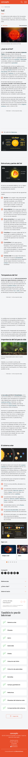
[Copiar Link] (17, 573)
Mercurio (15, 490)
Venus (21, 490)
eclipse (6, 262)
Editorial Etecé (19, 751)
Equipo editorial (14, 742)
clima (10, 403)
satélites (17, 494)
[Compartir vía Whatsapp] (14, 573)
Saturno (12, 498)
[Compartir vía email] (8, 573)
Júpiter (17, 498)
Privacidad (14, 743)
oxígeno (23, 104)
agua (10, 405)
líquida (14, 405)
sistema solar (7, 57)
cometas (16, 59)
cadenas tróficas (6, 402)
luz (14, 290)
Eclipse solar (5, 555)
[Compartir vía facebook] (5, 573)
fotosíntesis (18, 395)
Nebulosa (14, 132)
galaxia (11, 73)
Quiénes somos (14, 740)
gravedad (14, 62)
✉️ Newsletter (14, 746)
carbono (3, 106)
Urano (5, 500)
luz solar (5, 395)
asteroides (24, 59)
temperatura (19, 257)
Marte (10, 492)
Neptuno (22, 498)
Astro (19, 555)
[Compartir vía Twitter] (2, 573)
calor (18, 290)
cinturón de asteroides (11, 509)
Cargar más (15, 716)
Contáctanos (14, 745)
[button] (6, 562)
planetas (19, 57)
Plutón (22, 505)
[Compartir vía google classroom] (11, 573)
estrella (9, 69)
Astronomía (7, 6)
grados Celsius (12, 285)
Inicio (2, 6)
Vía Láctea (4, 71)
